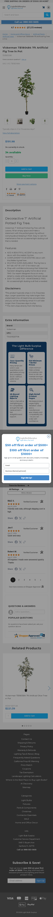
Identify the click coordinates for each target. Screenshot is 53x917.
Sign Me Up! (26, 477)
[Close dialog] (48, 436)
